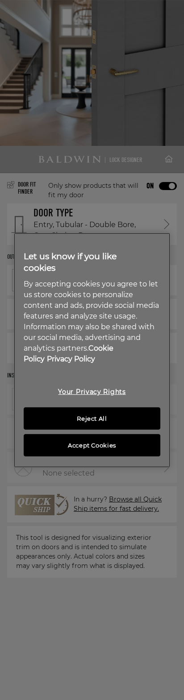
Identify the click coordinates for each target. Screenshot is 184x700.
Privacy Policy (71, 359)
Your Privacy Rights (91, 392)
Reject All (92, 418)
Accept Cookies (92, 445)
